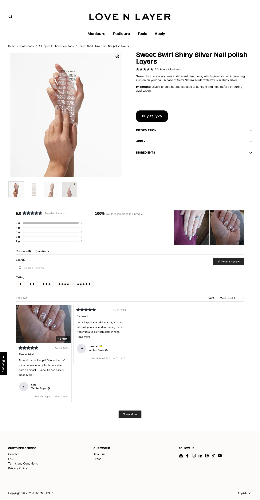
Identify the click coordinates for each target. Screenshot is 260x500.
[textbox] (55, 268)
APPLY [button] (141, 141)
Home (11, 46)
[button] (158, 69)
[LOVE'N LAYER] (130, 16)
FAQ (11, 459)
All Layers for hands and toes (56, 46)
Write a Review (232, 262)
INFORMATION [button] (146, 130)
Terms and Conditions (23, 463)
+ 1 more (63, 338)
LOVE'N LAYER (43, 493)
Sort (211, 297)
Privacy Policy (17, 468)
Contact (13, 454)
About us (99, 454)
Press (97, 459)
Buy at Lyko (152, 116)
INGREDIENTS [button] (145, 152)
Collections (27, 46)
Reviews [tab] (23, 251)
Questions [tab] (42, 251)
